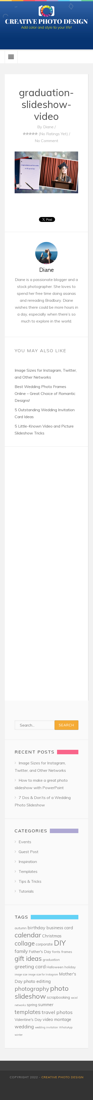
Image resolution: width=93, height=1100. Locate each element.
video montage (57, 1019)
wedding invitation (46, 1027)
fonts (56, 951)
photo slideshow (42, 992)
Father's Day (40, 951)
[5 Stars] (36, 133)
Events (25, 841)
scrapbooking (58, 997)
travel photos (57, 1012)
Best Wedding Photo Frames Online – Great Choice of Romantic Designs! (45, 393)
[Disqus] (46, 508)
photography (32, 988)
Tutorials (26, 891)
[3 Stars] (30, 133)
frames (66, 951)
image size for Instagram (43, 974)
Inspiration (28, 861)
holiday (70, 967)
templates (28, 1011)
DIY (60, 942)
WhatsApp (65, 1027)
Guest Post (28, 851)
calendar (28, 935)
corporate (44, 944)
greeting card (30, 966)
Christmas (52, 935)
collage (25, 943)
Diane (48, 126)
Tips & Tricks (30, 881)
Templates (28, 871)
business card (59, 927)
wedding (24, 1027)
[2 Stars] (27, 133)
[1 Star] (24, 133)
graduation (51, 959)
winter (19, 1034)
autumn (21, 928)
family (21, 951)
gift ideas (28, 958)
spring (32, 1004)
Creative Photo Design (62, 1077)
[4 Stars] (33, 133)
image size (21, 974)
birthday (36, 927)
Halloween (55, 967)
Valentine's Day (28, 1019)
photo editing (37, 981)
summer (46, 1004)
